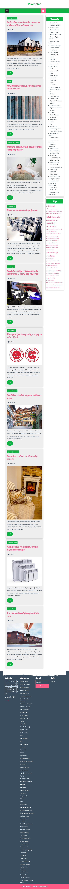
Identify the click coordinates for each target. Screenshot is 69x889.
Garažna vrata (54, 54)
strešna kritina (55, 273)
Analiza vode (53, 23)
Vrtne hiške (53, 187)
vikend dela (59, 282)
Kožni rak (53, 80)
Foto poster (53, 50)
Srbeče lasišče (54, 160)
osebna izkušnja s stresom (51, 233)
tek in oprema (56, 275)
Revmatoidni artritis (56, 131)
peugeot (57, 235)
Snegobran (53, 155)
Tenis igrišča (53, 174)
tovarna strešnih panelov (51, 282)
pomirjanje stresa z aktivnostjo (52, 238)
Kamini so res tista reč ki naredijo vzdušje (22, 457)
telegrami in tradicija (50, 277)
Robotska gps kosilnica (53, 134)
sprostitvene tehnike (50, 270)
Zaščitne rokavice (55, 190)
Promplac (34, 4)
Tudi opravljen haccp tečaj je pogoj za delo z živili (24, 336)
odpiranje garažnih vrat (51, 231)
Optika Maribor (54, 115)
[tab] (7, 10)
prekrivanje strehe (50, 247)
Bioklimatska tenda (55, 34)
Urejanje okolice (12, 18)
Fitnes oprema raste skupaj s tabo (22, 210)
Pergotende (53, 119)
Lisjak (51, 82)
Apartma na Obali (55, 25)
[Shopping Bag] (43, 10)
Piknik (51, 122)
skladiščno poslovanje (55, 263)
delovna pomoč (49, 211)
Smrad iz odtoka (55, 151)
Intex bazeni (53, 66)
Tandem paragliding (56, 167)
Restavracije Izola (55, 129)
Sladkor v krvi (54, 148)
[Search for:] (42, 682)
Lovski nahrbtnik (55, 87)
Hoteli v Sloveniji (12, 391)
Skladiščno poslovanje (52, 145)
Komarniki (53, 78)
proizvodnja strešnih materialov (52, 260)
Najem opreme (54, 96)
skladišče (48, 263)
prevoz (56, 247)
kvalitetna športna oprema (51, 220)
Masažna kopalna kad (13, 142)
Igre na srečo (54, 64)
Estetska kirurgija (55, 45)
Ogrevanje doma (12, 542)
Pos (51, 124)
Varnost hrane (11, 330)
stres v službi (49, 273)
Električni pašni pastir (53, 42)
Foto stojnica (54, 52)
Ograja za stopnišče (56, 101)
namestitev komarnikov (51, 224)
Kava (51, 73)
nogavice (48, 229)
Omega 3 (53, 112)
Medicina (52, 94)
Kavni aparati (54, 75)
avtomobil (50, 206)
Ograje (9, 81)
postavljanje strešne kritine (52, 240)
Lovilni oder (53, 85)
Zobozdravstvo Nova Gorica (53, 193)
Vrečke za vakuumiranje (52, 184)
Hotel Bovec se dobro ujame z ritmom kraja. (24, 396)
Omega (52, 110)
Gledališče (53, 59)
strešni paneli (49, 275)
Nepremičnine (11, 609)
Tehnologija (11, 267)
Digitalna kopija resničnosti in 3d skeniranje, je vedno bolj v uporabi (22, 272)
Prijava (53, 681)
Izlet (51, 68)
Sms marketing (54, 153)
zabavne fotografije (50, 284)
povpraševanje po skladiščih (52, 245)
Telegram (53, 171)
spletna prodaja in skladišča (52, 267)
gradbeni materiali (57, 213)
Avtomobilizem (54, 30)
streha (58, 270)
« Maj (6, 700)
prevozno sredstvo (50, 249)
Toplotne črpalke (55, 176)
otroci (59, 233)
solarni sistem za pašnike (51, 265)
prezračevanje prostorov (52, 254)
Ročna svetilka (54, 137)
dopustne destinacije (57, 211)
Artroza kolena (54, 27)
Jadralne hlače (54, 71)
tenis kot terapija (50, 280)
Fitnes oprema (11, 206)
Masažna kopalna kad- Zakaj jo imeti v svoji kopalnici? (24, 148)
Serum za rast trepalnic (53, 141)
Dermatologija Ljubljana (53, 38)
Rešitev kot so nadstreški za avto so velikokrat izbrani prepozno (23, 24)
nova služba (53, 229)
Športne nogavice (55, 158)
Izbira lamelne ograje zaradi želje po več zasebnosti (24, 87)
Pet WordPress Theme (29, 886)
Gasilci (52, 57)
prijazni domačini (49, 258)
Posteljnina (53, 126)
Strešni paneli (54, 165)
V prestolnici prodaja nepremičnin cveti (23, 614)
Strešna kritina (54, 162)
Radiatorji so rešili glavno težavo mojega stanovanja (22, 548)
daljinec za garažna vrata (51, 208)
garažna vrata (49, 213)
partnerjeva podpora (50, 235)
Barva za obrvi (54, 32)
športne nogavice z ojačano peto (52, 287)
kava (48, 216)
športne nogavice (58, 284)
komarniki (56, 217)
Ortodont (53, 117)
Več (9, 72)
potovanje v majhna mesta (51, 242)
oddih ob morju (59, 229)
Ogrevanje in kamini (13, 452)
